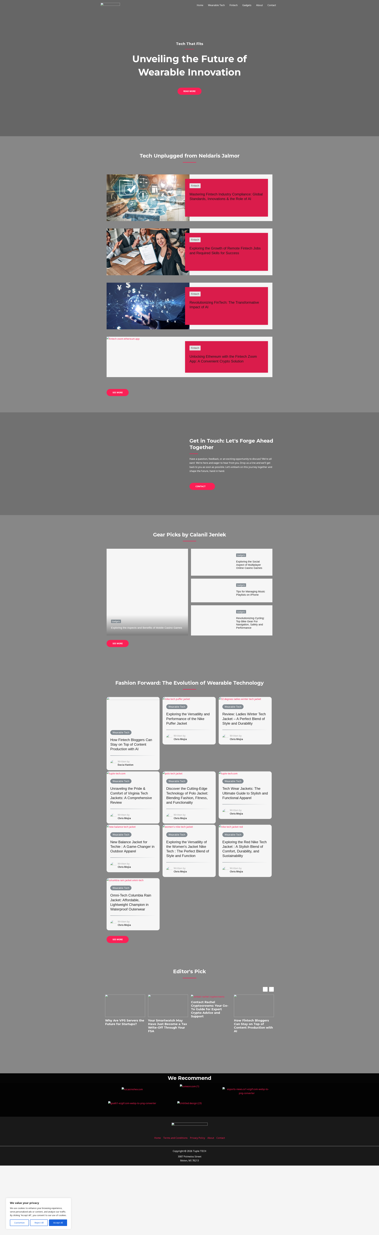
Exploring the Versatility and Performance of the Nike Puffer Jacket (188, 718)
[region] (38, 1213)
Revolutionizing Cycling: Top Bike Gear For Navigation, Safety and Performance (250, 623)
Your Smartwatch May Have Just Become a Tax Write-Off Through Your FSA (167, 1026)
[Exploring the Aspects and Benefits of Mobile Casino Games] (147, 592)
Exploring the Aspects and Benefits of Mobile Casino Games (146, 627)
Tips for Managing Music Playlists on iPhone (250, 593)
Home (200, 5)
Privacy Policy (197, 1137)
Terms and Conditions (175, 1137)
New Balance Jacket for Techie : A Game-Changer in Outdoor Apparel (132, 846)
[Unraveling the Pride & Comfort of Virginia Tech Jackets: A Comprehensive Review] (116, 773)
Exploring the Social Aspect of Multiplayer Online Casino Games (249, 564)
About (259, 5)
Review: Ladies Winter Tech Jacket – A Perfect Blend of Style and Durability (244, 718)
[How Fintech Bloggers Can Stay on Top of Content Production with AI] (133, 711)
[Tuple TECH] (110, 5)
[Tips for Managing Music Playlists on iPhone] (211, 590)
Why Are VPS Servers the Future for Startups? (124, 1022)
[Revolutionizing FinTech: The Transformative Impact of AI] (148, 305)
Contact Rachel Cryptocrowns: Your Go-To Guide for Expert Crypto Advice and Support (209, 1009)
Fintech (233, 5)
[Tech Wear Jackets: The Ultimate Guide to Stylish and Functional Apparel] (228, 773)
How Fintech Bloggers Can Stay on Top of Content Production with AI (131, 744)
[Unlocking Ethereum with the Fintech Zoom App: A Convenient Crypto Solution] (123, 338)
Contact (272, 5)
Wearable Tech (216, 5)
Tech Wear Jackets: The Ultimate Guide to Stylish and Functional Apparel (245, 793)
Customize (19, 1222)
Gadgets (246, 5)
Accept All (58, 1222)
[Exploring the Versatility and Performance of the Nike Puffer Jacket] (176, 698)
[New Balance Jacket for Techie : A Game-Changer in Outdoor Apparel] (121, 826)
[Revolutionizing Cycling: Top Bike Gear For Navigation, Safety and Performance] (211, 620)
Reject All (39, 1222)
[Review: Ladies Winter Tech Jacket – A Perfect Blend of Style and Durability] (240, 698)
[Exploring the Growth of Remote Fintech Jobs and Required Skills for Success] (148, 251)
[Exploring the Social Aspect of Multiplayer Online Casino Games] (211, 562)
